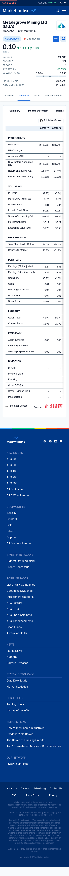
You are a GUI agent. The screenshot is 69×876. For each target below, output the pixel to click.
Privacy (53, 795)
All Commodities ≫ (19, 543)
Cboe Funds (14, 627)
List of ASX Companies (21, 584)
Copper (11, 537)
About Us (12, 788)
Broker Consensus (18, 567)
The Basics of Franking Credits (25, 740)
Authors (12, 657)
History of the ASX (18, 710)
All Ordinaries (15, 489)
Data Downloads (17, 680)
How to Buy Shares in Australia (26, 728)
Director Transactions (20, 597)
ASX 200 (42, 3)
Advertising (40, 788)
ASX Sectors (14, 603)
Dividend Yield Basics (20, 734)
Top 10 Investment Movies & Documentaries (34, 746)
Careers (25, 788)
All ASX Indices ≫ (18, 495)
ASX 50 (11, 465)
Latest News (14, 651)
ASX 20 (11, 459)
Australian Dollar (17, 633)
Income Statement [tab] (38, 111)
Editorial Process (17, 663)
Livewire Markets (17, 764)
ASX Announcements (20, 621)
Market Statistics (17, 686)
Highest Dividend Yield (21, 561)
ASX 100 (12, 471)
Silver (10, 531)
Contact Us (56, 788)
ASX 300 (12, 483)
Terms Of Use (33, 795)
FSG (14, 795)
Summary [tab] (15, 111)
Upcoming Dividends (19, 590)
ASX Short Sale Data (19, 615)
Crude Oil (12, 519)
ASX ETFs (13, 609)
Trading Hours (15, 704)
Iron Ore (12, 513)
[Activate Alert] (63, 39)
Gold (10, 525)
